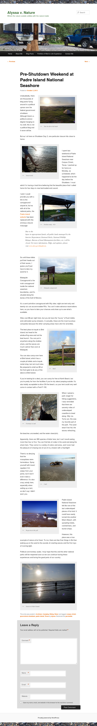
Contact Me (69, 54)
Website (24, 696)
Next (87, 61)
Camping (46, 614)
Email (25, 684)
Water (56, 614)
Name (25, 673)
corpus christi (71, 614)
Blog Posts (30, 54)
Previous (11, 61)
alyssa (53, 616)
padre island (40, 616)
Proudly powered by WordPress (48, 718)
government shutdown (27, 616)
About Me (19, 54)
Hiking (51, 614)
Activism (39, 614)
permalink (69, 616)
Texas (47, 616)
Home (10, 54)
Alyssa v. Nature (21, 12)
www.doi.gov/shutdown (37, 246)
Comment (26, 640)
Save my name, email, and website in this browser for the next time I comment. (48, 703)
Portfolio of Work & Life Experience (49, 54)
